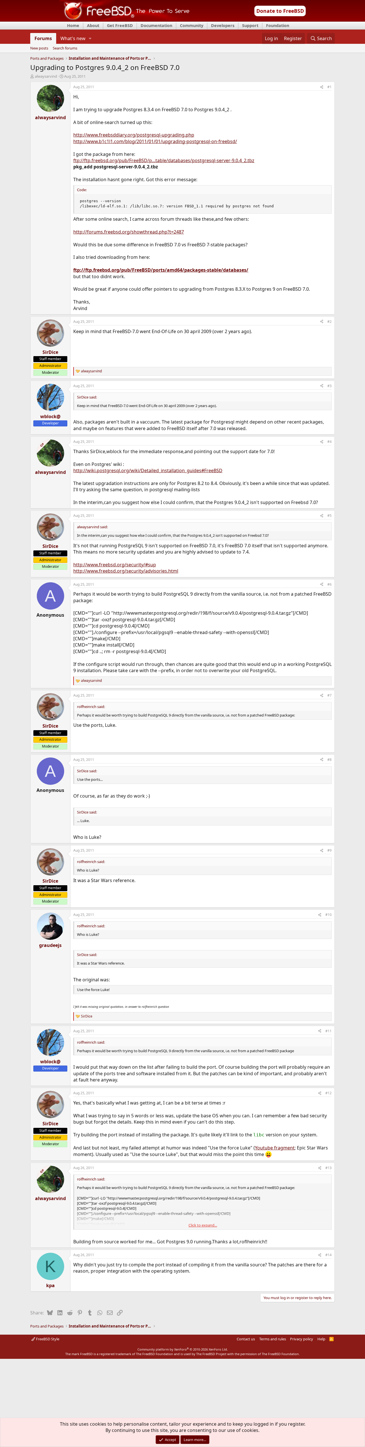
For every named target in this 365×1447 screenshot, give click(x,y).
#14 (328, 1254)
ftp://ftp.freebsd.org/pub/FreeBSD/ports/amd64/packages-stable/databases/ (160, 270)
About (93, 25)
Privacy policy (301, 1338)
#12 (328, 1093)
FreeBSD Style (47, 1338)
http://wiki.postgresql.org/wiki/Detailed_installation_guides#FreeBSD (147, 470)
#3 (329, 385)
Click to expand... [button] (202, 1225)
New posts (39, 48)
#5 (329, 515)
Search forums (65, 48)
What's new (73, 38)
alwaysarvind (46, 76)
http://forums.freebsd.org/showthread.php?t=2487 (128, 232)
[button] (90, 38)
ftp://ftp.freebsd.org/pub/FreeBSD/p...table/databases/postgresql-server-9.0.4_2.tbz (163, 160)
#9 (329, 850)
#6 (329, 584)
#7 (329, 695)
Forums (43, 38)
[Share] (321, 87)
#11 (328, 1031)
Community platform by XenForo (182, 1349)
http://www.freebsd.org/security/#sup (114, 565)
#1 (329, 86)
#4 (329, 441)
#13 (328, 1167)
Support (250, 25)
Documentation (156, 25)
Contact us (246, 1338)
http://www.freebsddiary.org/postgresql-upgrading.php (133, 135)
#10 (328, 914)
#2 (329, 321)
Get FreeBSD (120, 25)
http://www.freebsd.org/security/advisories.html (125, 571)
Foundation (277, 25)
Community (191, 25)
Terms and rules (272, 1338)
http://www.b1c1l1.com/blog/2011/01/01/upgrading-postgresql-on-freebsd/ (155, 141)
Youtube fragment (275, 1148)
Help (321, 1338)
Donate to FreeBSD (280, 10)
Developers (222, 25)
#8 (329, 759)
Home (73, 25)
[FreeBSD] (124, 19)
